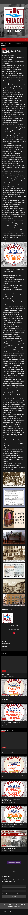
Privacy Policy (14, 2)
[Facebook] (14, 869)
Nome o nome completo (7, 884)
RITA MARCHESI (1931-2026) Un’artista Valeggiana (13, 775)
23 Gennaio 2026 (11, 826)
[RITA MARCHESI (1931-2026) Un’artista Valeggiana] (14, 687)
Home (2, 0)
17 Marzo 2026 (11, 701)
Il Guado (14, 31)
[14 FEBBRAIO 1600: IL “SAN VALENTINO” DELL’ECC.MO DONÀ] (14, 712)
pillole (4, 49)
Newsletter (24, 0)
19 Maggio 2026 (11, 676)
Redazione (5, 55)
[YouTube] (14, 872)
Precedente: (6, 642)
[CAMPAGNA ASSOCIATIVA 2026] (14, 838)
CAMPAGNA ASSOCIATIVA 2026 (9, 848)
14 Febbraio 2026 (12, 726)
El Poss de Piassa (13, 0)
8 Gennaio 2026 (11, 850)
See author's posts (14, 629)
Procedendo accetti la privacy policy (11, 893)
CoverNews (20, 911)
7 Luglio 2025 (11, 55)
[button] (2, 39)
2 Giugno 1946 (5, 674)
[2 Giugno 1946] (14, 664)
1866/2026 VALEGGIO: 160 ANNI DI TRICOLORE (12, 824)
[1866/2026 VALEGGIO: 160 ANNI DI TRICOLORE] (14, 814)
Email (3, 888)
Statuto (19, 0)
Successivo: (7, 647)
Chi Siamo (7, 0)
